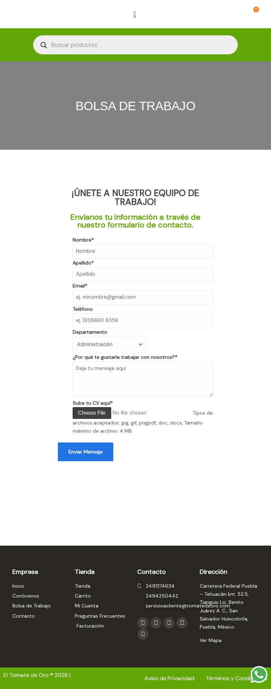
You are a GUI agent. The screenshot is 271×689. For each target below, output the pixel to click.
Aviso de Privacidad (170, 678)
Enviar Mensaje (85, 452)
